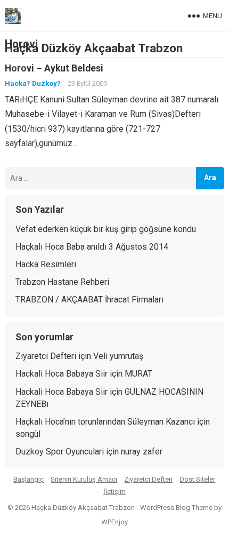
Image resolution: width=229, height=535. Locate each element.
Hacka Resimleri (45, 264)
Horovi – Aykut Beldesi (54, 68)
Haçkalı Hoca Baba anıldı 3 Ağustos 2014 (91, 247)
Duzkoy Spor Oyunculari (59, 451)
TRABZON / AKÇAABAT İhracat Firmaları (89, 299)
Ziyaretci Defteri (45, 356)
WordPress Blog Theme (176, 508)
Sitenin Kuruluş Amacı (84, 479)
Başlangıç (28, 479)
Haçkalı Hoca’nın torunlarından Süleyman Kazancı (105, 422)
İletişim (114, 492)
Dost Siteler (197, 479)
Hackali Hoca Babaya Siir (61, 374)
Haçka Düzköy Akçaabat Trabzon (94, 48)
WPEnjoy (114, 522)
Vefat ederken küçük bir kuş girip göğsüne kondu (105, 229)
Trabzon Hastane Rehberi (62, 282)
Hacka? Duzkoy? (33, 83)
